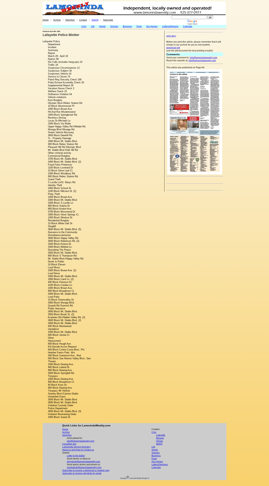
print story (171, 36)
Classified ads (69, 444)
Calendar (187, 26)
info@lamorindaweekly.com (203, 57)
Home (46, 20)
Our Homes (152, 26)
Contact (83, 20)
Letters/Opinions (170, 26)
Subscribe (108, 20)
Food (139, 26)
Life (93, 26)
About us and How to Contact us (78, 450)
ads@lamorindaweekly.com (80, 441)
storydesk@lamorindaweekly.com (83, 461)
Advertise (70, 20)
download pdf (173, 47)
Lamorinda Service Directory (76, 447)
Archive (57, 20)
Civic (83, 26)
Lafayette (160, 435)
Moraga (160, 438)
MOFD (159, 444)
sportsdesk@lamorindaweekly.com (84, 467)
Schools (114, 26)
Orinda (159, 441)
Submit (94, 20)
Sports (102, 26)
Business (127, 26)
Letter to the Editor (76, 455)
